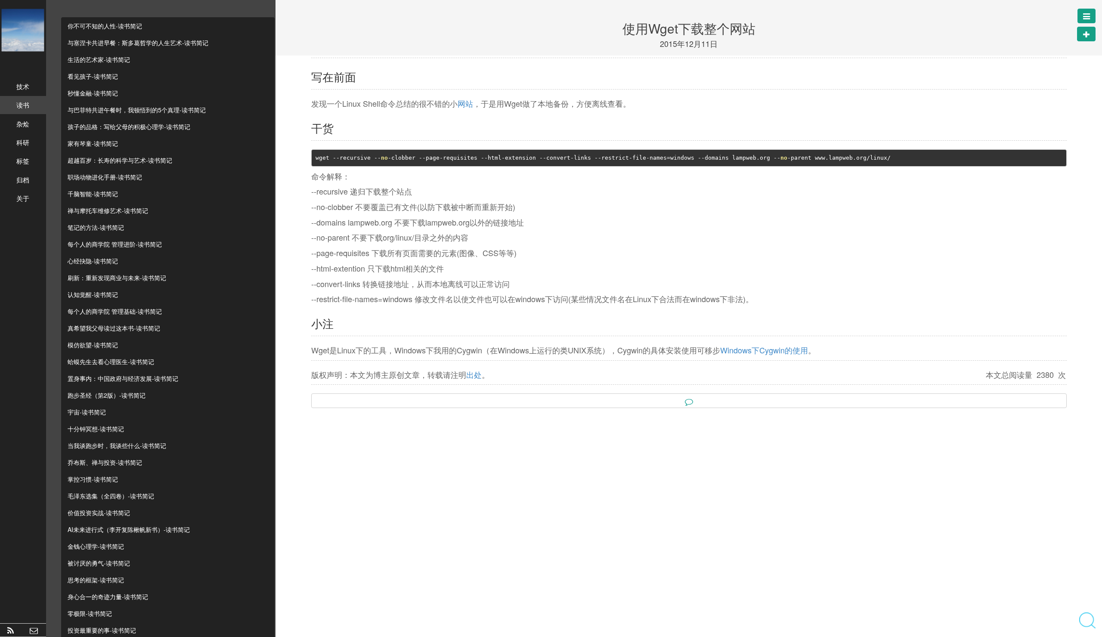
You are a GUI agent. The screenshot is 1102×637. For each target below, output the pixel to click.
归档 (22, 179)
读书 (22, 104)
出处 (474, 374)
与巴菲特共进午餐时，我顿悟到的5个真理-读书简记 (137, 109)
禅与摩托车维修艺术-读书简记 (108, 210)
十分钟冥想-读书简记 (96, 428)
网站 (465, 103)
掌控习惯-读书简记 (93, 479)
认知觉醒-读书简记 (93, 294)
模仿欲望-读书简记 (93, 344)
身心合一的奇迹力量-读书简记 (108, 596)
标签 (22, 160)
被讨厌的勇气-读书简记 (99, 563)
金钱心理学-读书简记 (96, 546)
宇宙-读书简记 (87, 412)
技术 (22, 86)
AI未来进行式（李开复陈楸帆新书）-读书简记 (129, 529)
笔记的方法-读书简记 (96, 227)
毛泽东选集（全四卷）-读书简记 (111, 496)
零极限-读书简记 (90, 613)
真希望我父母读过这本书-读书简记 (114, 328)
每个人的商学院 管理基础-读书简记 (115, 311)
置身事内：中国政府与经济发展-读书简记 (123, 378)
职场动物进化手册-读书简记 (105, 177)
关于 (22, 198)
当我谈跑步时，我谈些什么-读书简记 (117, 445)
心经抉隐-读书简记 (93, 261)
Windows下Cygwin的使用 (764, 350)
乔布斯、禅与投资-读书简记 (105, 462)
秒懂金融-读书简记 (93, 93)
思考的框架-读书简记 (96, 579)
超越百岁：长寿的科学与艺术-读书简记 (120, 160)
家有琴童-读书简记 (93, 143)
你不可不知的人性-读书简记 (105, 26)
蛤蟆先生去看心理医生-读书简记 (111, 361)
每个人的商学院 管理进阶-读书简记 (115, 244)
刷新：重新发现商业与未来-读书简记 (117, 277)
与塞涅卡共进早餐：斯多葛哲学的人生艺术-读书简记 (138, 42)
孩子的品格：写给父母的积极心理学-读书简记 (129, 126)
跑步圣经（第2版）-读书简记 (106, 395)
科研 (22, 142)
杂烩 (22, 123)
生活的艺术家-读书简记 (99, 59)
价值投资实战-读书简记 (99, 512)
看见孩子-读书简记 (93, 76)
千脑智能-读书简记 (93, 193)
